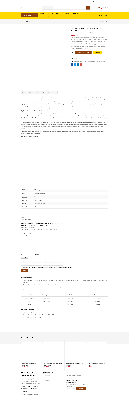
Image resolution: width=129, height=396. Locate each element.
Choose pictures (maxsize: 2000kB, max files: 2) (33, 255)
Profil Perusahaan (46, 17)
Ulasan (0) (46, 93)
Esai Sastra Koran (78, 61)
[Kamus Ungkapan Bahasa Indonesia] (32, 351)
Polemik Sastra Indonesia (89, 61)
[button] (103, 8)
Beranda (42, 13)
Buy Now (97, 52)
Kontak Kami (76, 13)
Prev (101, 21)
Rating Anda (24, 233)
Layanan (66, 13)
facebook (47, 375)
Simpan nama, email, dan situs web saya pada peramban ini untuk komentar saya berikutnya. (47, 267)
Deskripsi (24, 93)
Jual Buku (50, 13)
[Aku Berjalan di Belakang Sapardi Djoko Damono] (53, 351)
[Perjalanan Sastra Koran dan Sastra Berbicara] (72, 64)
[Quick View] (35, 362)
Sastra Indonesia (101, 61)
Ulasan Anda (24, 236)
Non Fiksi (28, 21)
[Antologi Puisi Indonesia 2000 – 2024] (97, 351)
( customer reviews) (81, 32)
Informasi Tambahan (35, 93)
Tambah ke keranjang (83, 52)
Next (106, 21)
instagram (47, 380)
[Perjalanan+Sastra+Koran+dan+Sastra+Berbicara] (75, 64)
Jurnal (58, 13)
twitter (46, 378)
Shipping (54, 93)
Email (45, 261)
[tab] (24, 92)
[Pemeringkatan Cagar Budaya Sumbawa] (75, 351)
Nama (23, 261)
